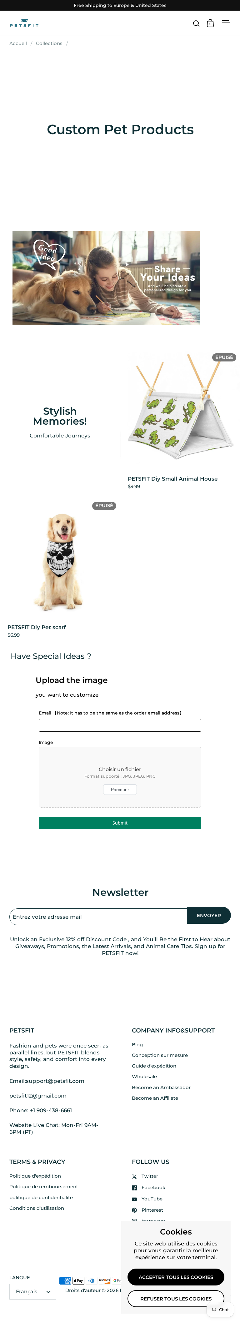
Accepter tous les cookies (176, 1277)
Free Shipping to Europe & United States (120, 5)
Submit (120, 823)
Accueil (18, 43)
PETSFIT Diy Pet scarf (60, 571)
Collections (49, 43)
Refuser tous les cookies (176, 1299)
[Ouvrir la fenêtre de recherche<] (196, 23)
